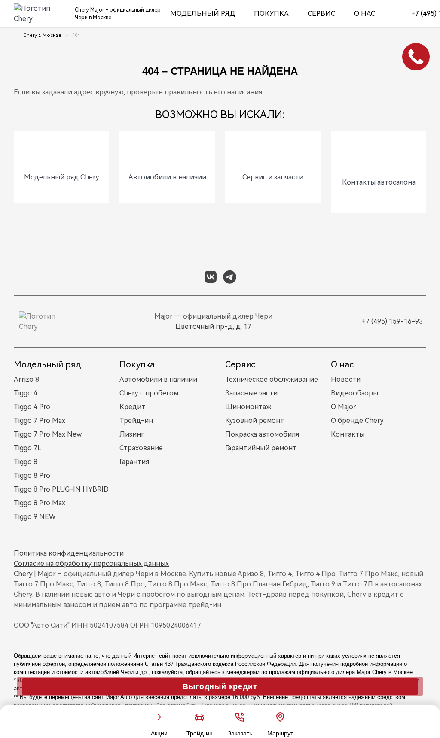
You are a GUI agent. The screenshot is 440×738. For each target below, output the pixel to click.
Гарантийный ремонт (260, 448)
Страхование (141, 448)
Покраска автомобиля (262, 434)
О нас (364, 13)
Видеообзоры (354, 393)
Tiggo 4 (25, 393)
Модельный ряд (202, 13)
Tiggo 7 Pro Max (39, 420)
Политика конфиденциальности (69, 553)
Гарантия (134, 462)
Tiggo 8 (25, 462)
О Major (343, 407)
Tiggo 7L (27, 448)
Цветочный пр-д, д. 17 (213, 326)
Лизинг (131, 434)
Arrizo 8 (26, 379)
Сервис (321, 13)
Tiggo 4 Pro (32, 407)
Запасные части (251, 393)
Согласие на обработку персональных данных (91, 563)
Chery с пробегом (148, 393)
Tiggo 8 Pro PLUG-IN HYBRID (61, 489)
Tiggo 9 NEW (34, 517)
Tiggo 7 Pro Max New (48, 434)
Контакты (347, 434)
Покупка (271, 13)
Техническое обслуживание (271, 379)
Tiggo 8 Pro (32, 475)
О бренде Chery (357, 420)
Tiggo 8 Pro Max (39, 503)
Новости (346, 379)
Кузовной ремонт (254, 420)
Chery (23, 574)
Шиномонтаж (248, 407)
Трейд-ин (136, 420)
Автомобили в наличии (158, 379)
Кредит (132, 407)
